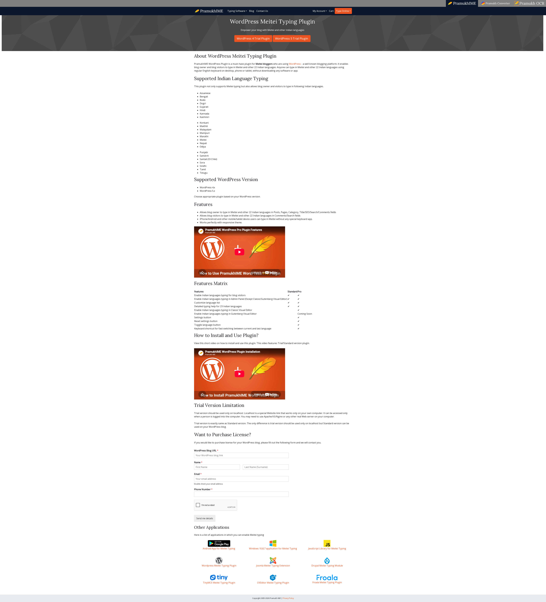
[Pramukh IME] (209, 11)
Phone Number (203, 489)
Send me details (204, 518)
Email (198, 474)
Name (198, 462)
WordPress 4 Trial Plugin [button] (253, 38)
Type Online (342, 11)
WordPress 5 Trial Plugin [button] (291, 38)
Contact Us (262, 11)
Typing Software (236, 11)
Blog (251, 11)
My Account (319, 11)
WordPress (295, 63)
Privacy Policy (288, 598)
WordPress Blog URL (206, 450)
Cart (331, 11)
